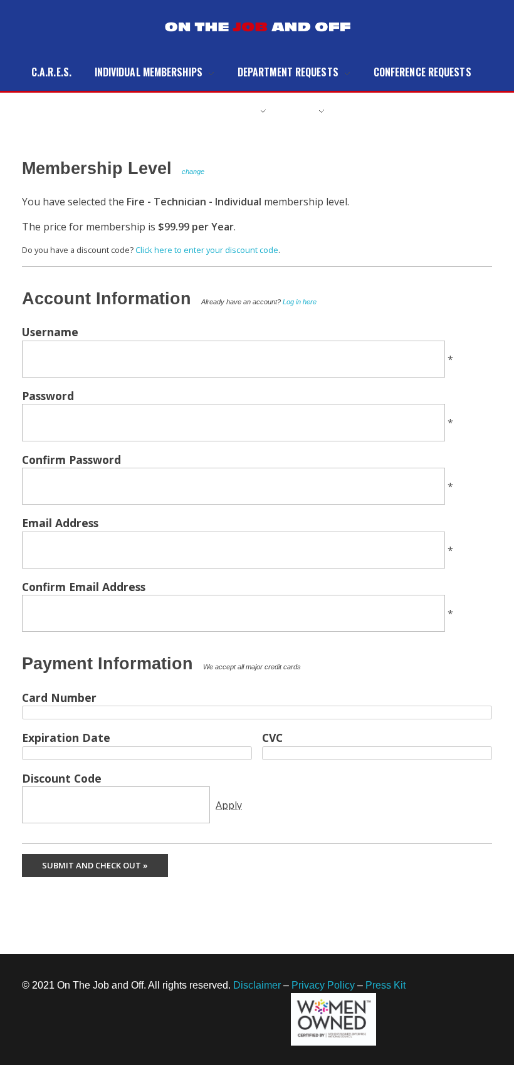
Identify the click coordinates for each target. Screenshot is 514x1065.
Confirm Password (71, 459)
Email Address (60, 522)
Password (48, 395)
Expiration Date (66, 737)
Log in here (300, 302)
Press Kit (385, 985)
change (193, 171)
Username (50, 331)
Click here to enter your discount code (206, 249)
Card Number (59, 697)
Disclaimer (257, 985)
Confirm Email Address (83, 586)
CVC (272, 737)
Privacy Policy (323, 985)
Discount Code (62, 778)
